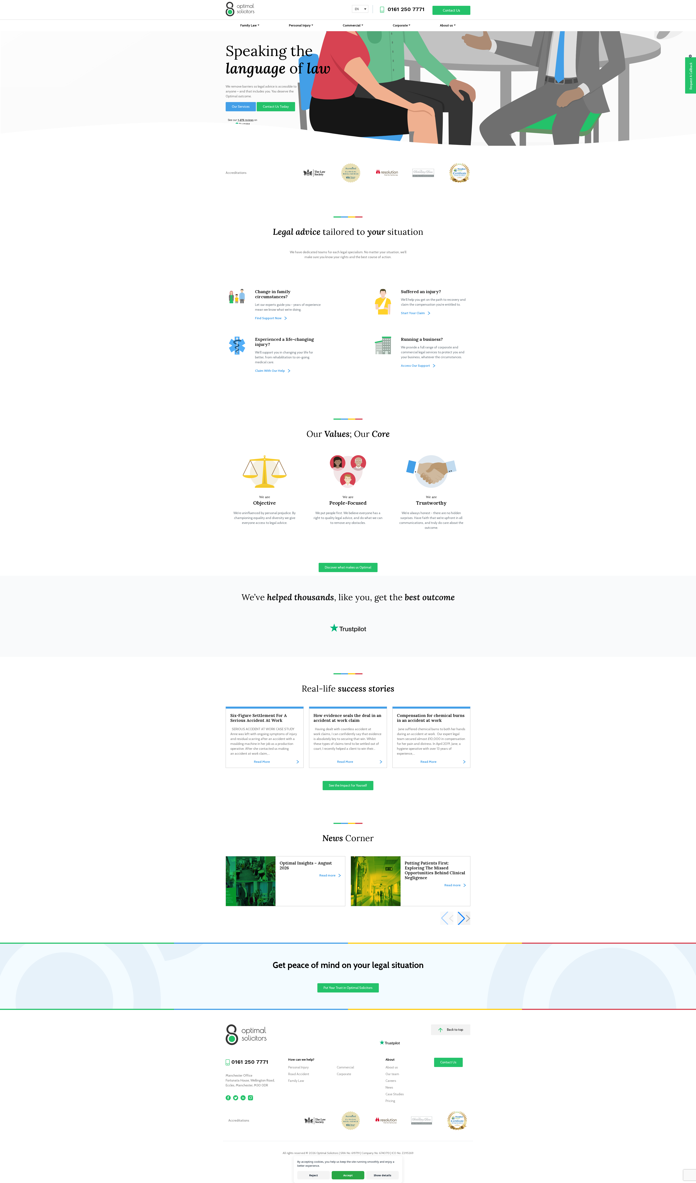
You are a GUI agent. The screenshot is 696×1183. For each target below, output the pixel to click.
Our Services (241, 107)
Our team (392, 1074)
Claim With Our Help (270, 370)
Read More (262, 761)
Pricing (390, 1101)
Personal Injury (300, 25)
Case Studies (395, 1094)
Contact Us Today (276, 107)
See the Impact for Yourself (348, 786)
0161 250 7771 (406, 9)
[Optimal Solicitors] (240, 9)
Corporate (400, 25)
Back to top (454, 1030)
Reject (313, 1175)
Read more (327, 875)
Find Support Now (268, 318)
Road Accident (298, 1074)
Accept (348, 1175)
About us (446, 25)
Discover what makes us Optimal (348, 567)
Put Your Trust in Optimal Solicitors (348, 988)
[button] (463, 918)
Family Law (248, 25)
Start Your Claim (413, 313)
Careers (391, 1081)
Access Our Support (415, 365)
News (389, 1087)
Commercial (352, 25)
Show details (382, 1175)
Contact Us (451, 10)
